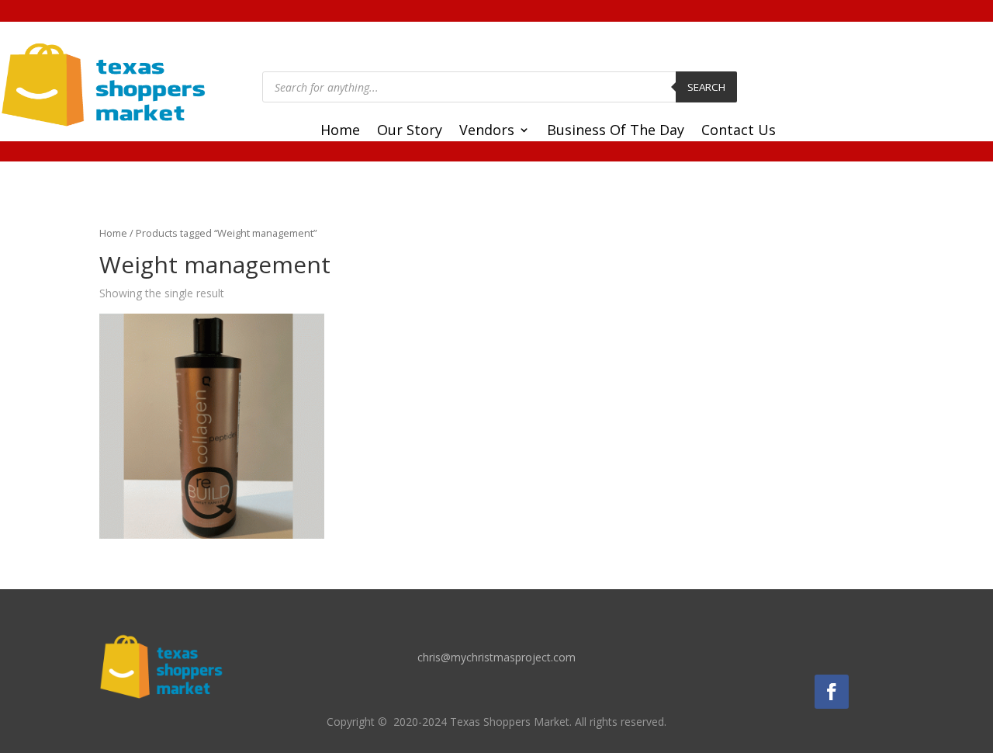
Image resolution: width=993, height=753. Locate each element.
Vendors (486, 131)
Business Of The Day (615, 131)
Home (340, 131)
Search (706, 87)
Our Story (409, 131)
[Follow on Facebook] (832, 692)
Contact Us (738, 131)
